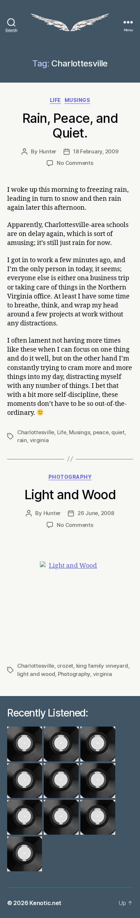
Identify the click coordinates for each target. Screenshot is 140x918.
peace (101, 432)
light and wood (36, 674)
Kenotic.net (45, 903)
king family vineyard (102, 665)
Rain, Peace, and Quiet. (70, 125)
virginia (39, 440)
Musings (77, 100)
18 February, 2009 (95, 151)
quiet (118, 432)
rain (22, 440)
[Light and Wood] (70, 604)
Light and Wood (70, 494)
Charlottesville (35, 432)
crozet (65, 665)
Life (55, 100)
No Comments (75, 162)
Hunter (47, 151)
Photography (70, 477)
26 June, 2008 (96, 513)
